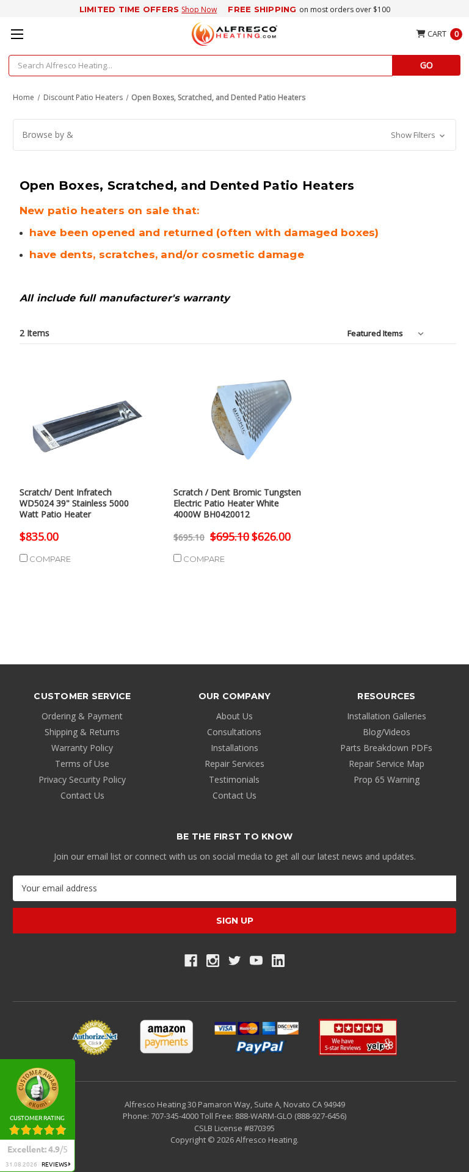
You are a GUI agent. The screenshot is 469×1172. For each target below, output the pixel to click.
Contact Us (82, 795)
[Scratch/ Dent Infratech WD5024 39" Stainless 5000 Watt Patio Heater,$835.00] (84, 422)
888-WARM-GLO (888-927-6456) (290, 1115)
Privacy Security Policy (82, 779)
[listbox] (388, 333)
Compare (49, 559)
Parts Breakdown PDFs (386, 747)
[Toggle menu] (17, 34)
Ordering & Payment (82, 716)
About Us (234, 716)
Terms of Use (82, 763)
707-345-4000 (175, 1115)
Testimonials (234, 779)
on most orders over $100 (344, 9)
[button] (234, 135)
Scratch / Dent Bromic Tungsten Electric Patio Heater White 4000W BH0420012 (237, 503)
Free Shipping (262, 9)
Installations (234, 747)
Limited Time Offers (129, 9)
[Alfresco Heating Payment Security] (95, 1037)
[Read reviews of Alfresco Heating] (358, 1037)
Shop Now (199, 9)
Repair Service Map (386, 763)
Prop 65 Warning (387, 779)
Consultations (234, 732)
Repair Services (234, 763)
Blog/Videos (386, 732)
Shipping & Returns (82, 732)
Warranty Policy (82, 747)
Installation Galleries (386, 716)
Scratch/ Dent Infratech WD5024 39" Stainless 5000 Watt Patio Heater (74, 503)
